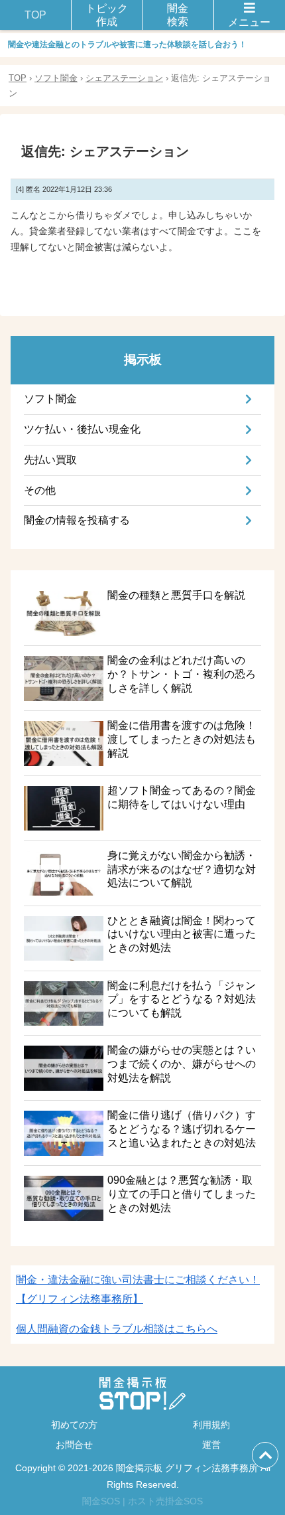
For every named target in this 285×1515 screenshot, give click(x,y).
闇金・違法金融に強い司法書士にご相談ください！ (138, 1289)
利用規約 (211, 1424)
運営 (211, 1444)
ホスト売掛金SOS (165, 1501)
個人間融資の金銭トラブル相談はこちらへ (116, 1328)
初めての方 (74, 1424)
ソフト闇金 (56, 78)
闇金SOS (101, 1501)
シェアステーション (124, 78)
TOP (18, 78)
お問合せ (74, 1444)
